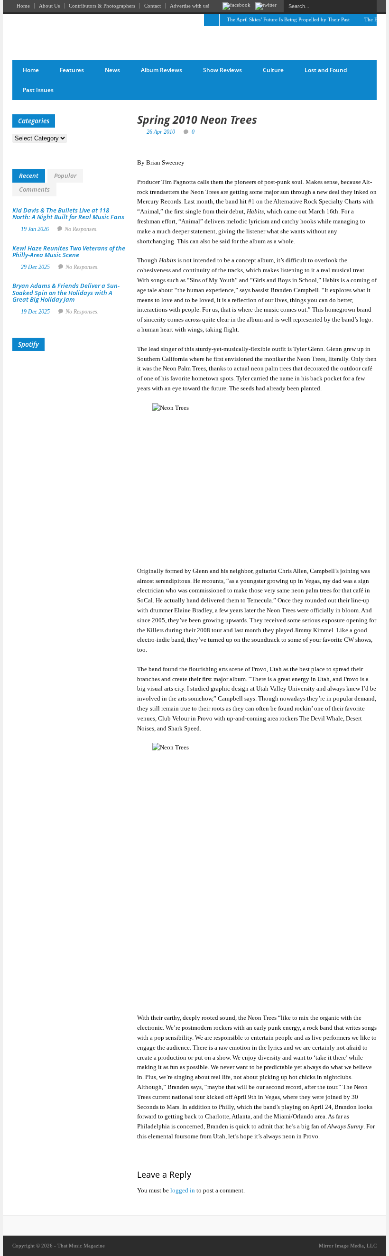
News (112, 70)
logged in (182, 1190)
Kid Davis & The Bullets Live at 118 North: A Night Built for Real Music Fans (68, 213)
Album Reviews (161, 70)
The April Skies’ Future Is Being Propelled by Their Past (288, 19)
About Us (49, 6)
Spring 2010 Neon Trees (197, 119)
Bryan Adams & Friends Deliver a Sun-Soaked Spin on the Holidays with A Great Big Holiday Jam (66, 292)
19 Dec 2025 (35, 311)
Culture (273, 70)
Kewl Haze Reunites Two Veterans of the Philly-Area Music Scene (68, 251)
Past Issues (38, 90)
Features (72, 70)
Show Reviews (222, 70)
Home (23, 6)
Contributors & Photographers (102, 6)
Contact (152, 6)
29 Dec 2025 (35, 267)
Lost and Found (326, 70)
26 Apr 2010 (161, 132)
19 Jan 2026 (35, 229)
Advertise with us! (190, 6)
